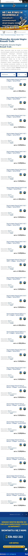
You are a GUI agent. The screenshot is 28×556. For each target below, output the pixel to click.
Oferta (2, 35)
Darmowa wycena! (21, 32)
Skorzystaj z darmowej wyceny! (12, 546)
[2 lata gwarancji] (7, 33)
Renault (18, 35)
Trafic (22, 35)
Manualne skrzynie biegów (10, 35)
